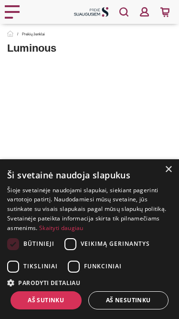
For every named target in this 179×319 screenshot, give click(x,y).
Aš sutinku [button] (46, 300)
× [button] (168, 169)
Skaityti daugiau (61, 228)
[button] (89, 282)
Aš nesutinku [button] (128, 300)
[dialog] (89, 239)
